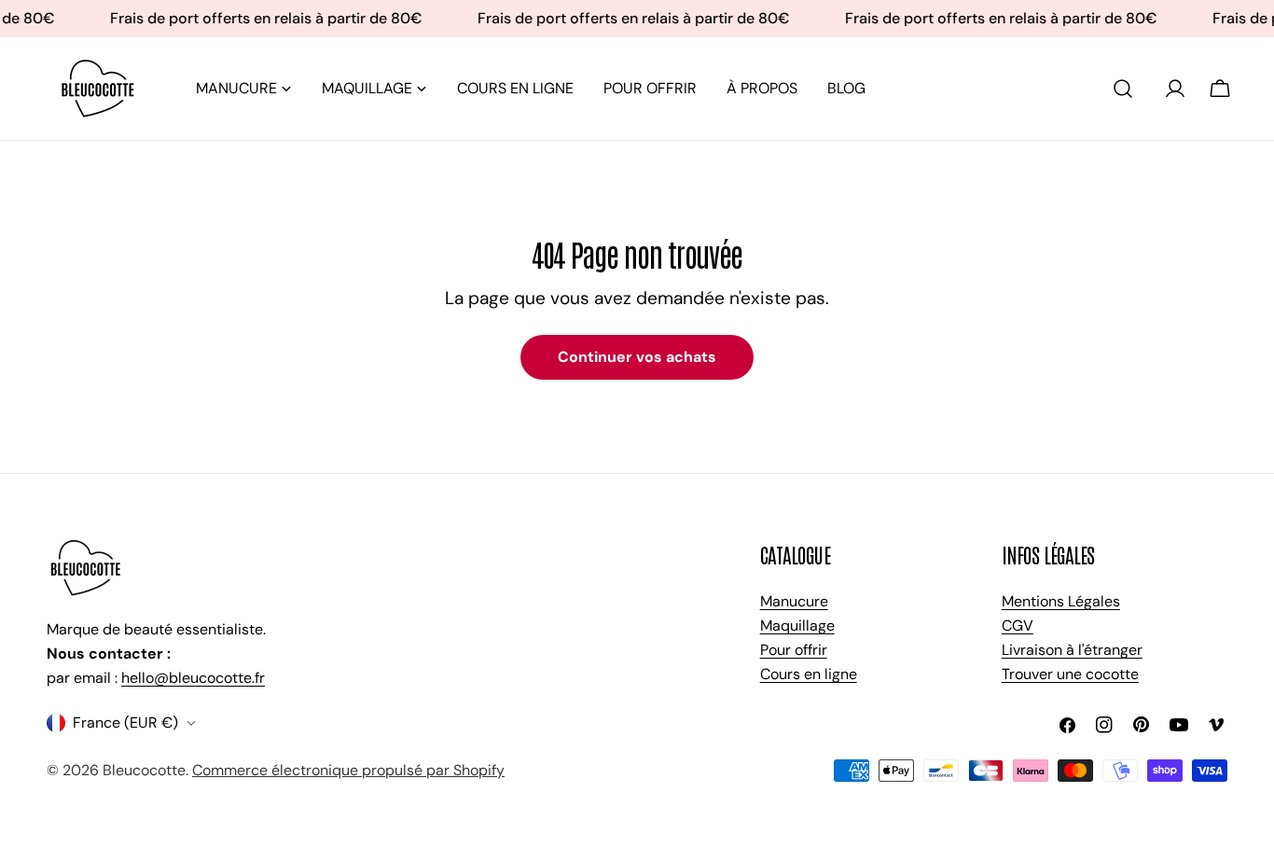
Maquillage (797, 625)
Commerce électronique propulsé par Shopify (348, 770)
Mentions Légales (1061, 601)
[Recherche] (1123, 88)
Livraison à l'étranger (1072, 650)
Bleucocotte (144, 770)
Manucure (794, 601)
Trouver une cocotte (1070, 674)
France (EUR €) (125, 722)
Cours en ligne (808, 674)
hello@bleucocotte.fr (193, 678)
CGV (1017, 625)
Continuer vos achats (637, 357)
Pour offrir (793, 650)
